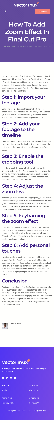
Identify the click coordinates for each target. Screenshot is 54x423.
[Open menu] (5, 11)
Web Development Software (40, 46)
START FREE (42, 11)
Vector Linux (27, 411)
